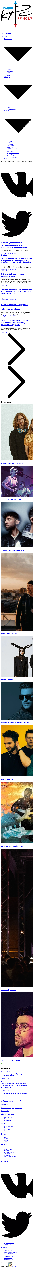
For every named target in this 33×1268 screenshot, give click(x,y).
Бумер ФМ (10, 147)
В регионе (10, 71)
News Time (10, 151)
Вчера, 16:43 (4, 1096)
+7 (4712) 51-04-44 (6, 33)
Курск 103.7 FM (8, 1250)
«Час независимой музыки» (11, 1147)
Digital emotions (11, 142)
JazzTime (9, 154)
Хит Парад (7, 158)
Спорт (8, 72)
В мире (9, 69)
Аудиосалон (10, 145)
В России (9, 75)
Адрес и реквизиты (9, 1243)
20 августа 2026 (5, 1104)
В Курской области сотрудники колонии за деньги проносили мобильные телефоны (14, 307)
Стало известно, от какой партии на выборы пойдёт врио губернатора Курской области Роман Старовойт (16, 260)
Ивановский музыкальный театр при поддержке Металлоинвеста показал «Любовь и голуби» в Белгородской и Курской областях (14, 1084)
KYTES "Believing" (7, 779)
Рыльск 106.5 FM (8, 1253)
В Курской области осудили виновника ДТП (12, 275)
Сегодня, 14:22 (5, 1078)
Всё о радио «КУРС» (8, 1114)
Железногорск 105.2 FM (10, 1252)
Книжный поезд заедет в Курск (11, 1108)
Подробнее (4, 255)
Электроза (10, 144)
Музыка (3, 1123)
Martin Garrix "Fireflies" (9, 633)
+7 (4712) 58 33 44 (5, 36)
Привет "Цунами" (7, 679)
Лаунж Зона (10, 141)
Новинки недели (11, 109)
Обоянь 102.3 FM (8, 1256)
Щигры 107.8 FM (8, 1259)
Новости (3, 1134)
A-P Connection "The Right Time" (12, 846)
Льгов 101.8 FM (8, 1258)
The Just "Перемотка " (8, 990)
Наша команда (8, 1117)
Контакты (4, 1161)
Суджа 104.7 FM (8, 1255)
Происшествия (11, 74)
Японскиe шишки (12, 148)
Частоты (4, 1247)
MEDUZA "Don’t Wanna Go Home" (13, 550)
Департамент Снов (12, 157)
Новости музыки (8, 1128)
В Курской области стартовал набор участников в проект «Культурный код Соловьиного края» (14, 1073)
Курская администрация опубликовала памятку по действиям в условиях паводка (14, 245)
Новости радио (8, 1118)
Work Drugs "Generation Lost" (11, 499)
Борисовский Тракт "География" (12, 463)
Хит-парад (7, 1129)
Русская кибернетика (13, 156)
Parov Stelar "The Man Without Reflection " (15, 722)
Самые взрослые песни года (11, 1130)
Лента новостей (5, 253)
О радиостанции (8, 1120)
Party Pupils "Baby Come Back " (12, 1060)
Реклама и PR (7, 1244)
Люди (8, 107)
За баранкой (10, 150)
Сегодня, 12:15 (5, 1090)
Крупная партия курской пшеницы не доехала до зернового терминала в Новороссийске (16, 291)
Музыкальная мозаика (13, 153)
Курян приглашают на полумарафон (14, 1093)
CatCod (14, 1266)
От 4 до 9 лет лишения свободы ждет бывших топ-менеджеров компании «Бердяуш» (14, 322)
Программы (5, 1144)
